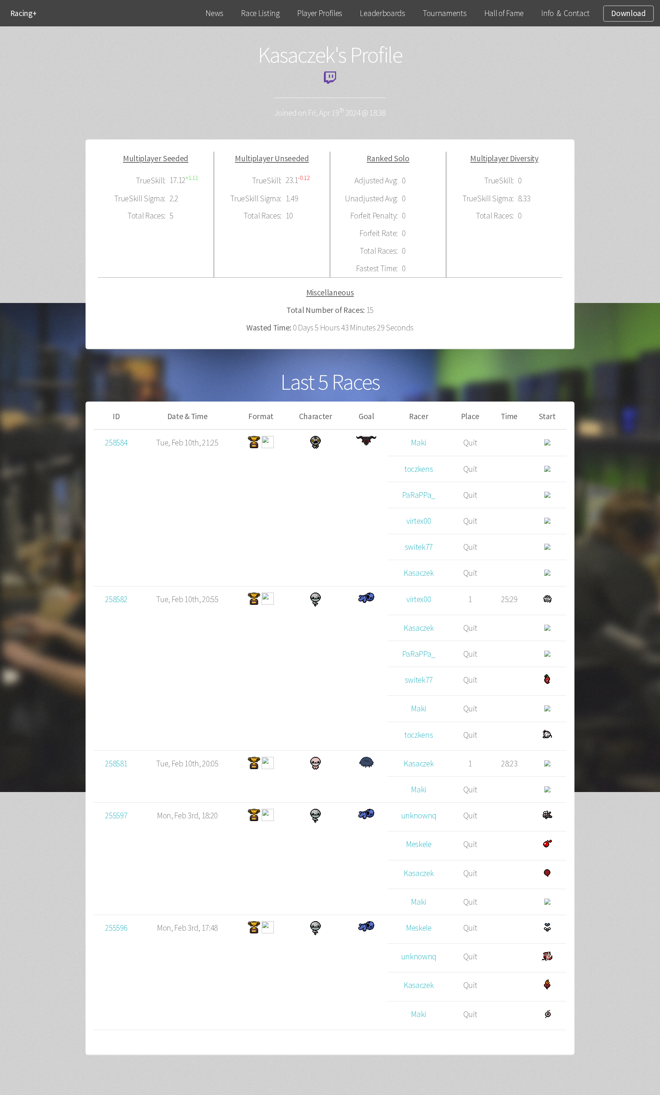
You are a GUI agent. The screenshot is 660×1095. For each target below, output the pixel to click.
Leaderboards (382, 13)
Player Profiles (319, 13)
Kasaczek (419, 573)
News (214, 13)
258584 (116, 442)
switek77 (419, 547)
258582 (116, 599)
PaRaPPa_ (418, 495)
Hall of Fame (504, 13)
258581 (116, 763)
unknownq (419, 815)
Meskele (419, 844)
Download (628, 13)
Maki (418, 442)
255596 (116, 928)
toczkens (418, 469)
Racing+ (23, 13)
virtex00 (418, 521)
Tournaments (444, 13)
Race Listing (260, 13)
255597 (116, 815)
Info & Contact (565, 13)
